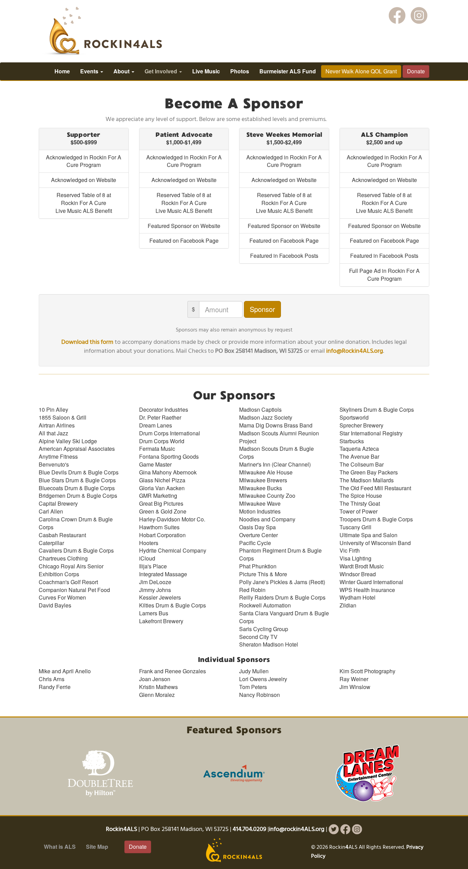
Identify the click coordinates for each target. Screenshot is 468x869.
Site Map (97, 846)
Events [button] (90, 71)
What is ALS (60, 846)
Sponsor (262, 309)
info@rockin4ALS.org (296, 829)
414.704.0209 (249, 829)
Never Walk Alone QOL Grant (361, 71)
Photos (239, 71)
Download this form (87, 342)
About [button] (122, 71)
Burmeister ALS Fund (287, 71)
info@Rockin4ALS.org (354, 351)
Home (62, 71)
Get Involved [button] (161, 71)
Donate (416, 71)
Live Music (206, 71)
